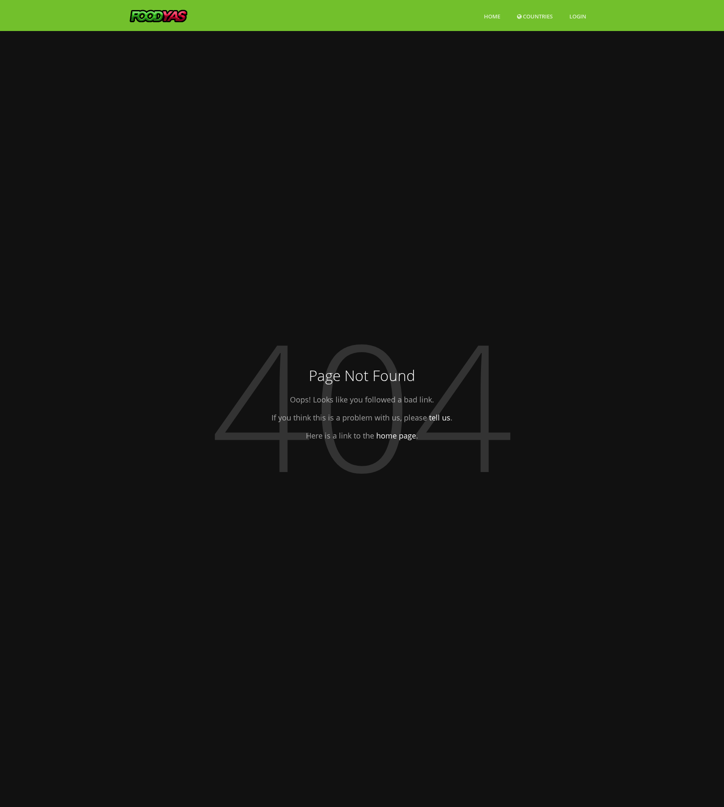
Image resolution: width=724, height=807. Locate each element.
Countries (537, 16)
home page (396, 436)
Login (577, 16)
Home (492, 16)
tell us (439, 418)
